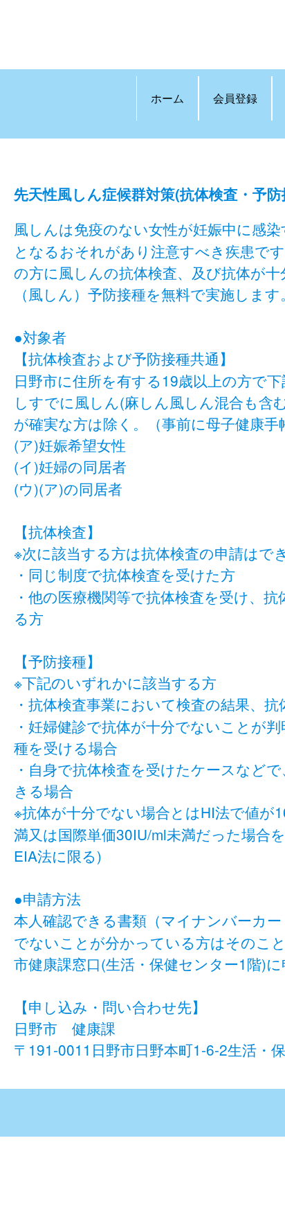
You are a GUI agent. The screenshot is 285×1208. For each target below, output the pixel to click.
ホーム (167, 98)
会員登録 (235, 98)
